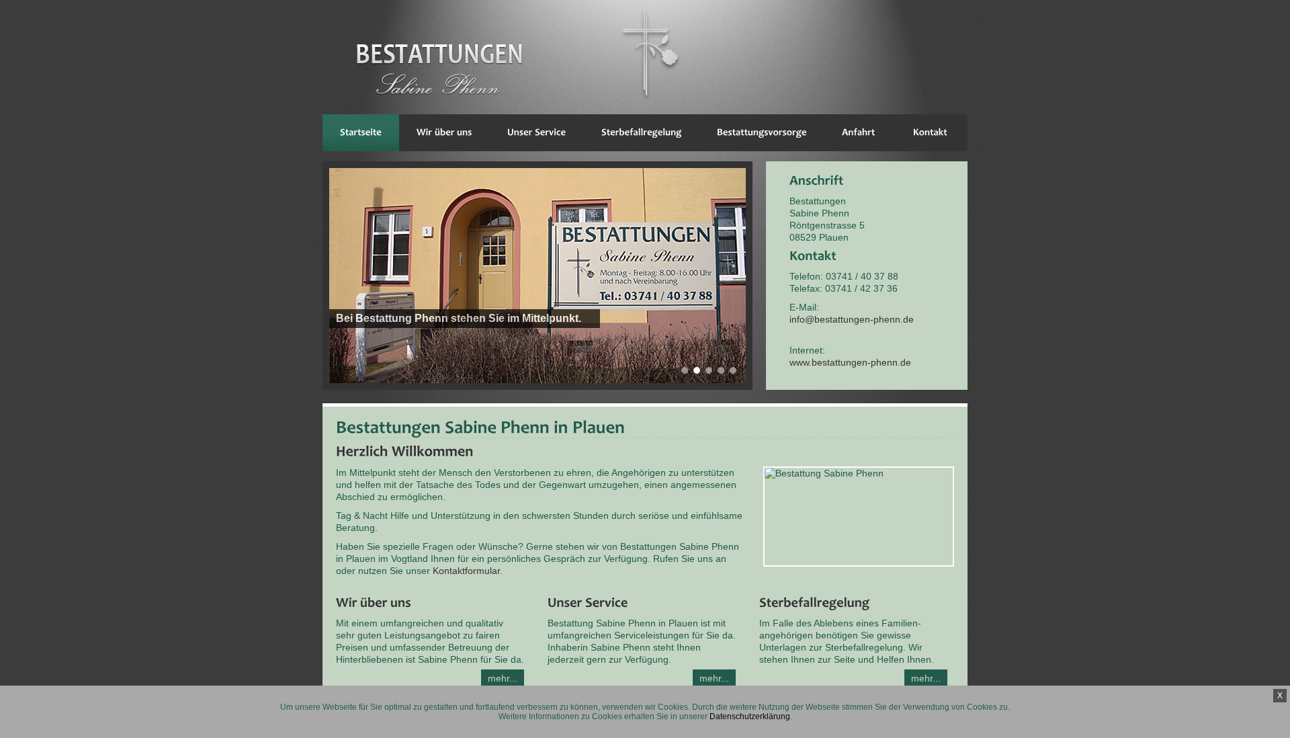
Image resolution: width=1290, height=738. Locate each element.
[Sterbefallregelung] (641, 132)
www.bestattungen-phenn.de (850, 362)
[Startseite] (360, 132)
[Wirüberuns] (444, 132)
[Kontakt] (930, 132)
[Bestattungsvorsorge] (761, 132)
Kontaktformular (466, 570)
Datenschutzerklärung (750, 716)
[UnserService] (537, 132)
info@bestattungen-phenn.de (851, 319)
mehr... (502, 678)
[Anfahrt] (858, 132)
